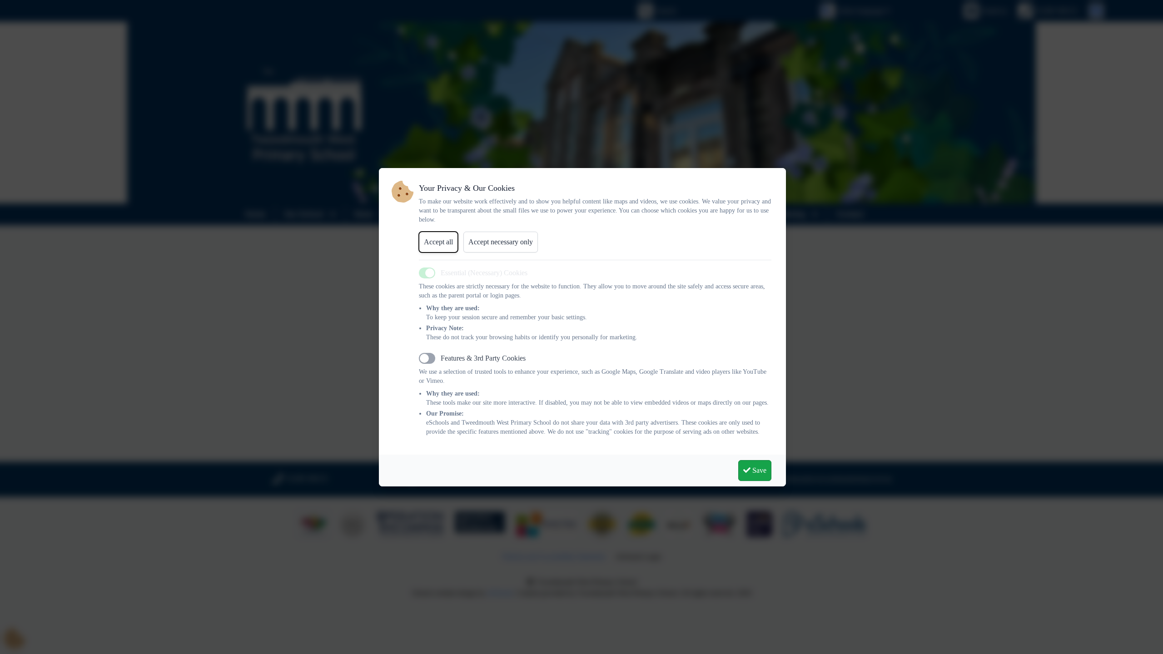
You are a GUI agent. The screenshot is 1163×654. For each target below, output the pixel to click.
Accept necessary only (500, 242)
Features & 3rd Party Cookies (483, 358)
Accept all (438, 242)
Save (758, 470)
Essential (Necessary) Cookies (484, 273)
